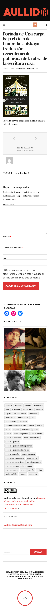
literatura (23, 421)
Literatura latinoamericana (16, 425)
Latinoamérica (11, 421)
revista (39, 470)
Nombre (7, 236)
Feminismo (33, 413)
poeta (23, 470)
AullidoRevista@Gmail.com (18, 524)
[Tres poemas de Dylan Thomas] (14, 380)
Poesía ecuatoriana (31, 437)
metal (31, 425)
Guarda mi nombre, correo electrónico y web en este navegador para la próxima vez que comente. (23, 274)
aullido (28, 405)
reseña (31, 470)
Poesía (8, 433)
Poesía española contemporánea (19, 446)
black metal (38, 405)
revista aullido (11, 474)
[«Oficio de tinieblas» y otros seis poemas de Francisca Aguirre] (35, 359)
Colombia (16, 409)
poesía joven (32, 458)
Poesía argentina (21, 433)
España (8, 413)
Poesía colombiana (13, 437)
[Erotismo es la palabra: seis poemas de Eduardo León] (14, 338)
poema (35, 429)
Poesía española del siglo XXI (17, 450)
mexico (39, 425)
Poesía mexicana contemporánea (19, 466)
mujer (8, 429)
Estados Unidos (20, 413)
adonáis (9, 405)
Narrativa (26, 429)
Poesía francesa (28, 454)
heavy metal (23, 417)
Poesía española (12, 441)
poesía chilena (36, 433)
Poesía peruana (12, 470)
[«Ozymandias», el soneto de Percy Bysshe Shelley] (35, 338)
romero (23, 474)
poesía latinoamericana (15, 462)
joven (33, 417)
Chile (7, 409)
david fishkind (28, 409)
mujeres (16, 429)
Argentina (18, 405)
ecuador (39, 409)
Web (4, 258)
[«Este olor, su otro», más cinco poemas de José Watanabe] (35, 380)
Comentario (9, 204)
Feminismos (10, 417)
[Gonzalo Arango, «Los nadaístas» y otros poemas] (14, 359)
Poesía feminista (12, 454)
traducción (33, 474)
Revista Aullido (26, 68)
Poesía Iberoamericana (15, 458)
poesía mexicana (34, 462)
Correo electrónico (13, 247)
